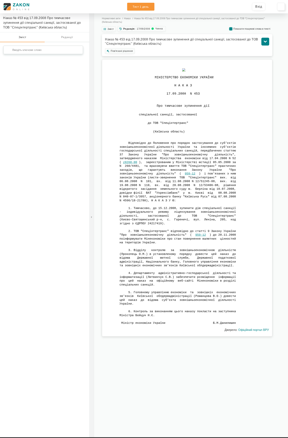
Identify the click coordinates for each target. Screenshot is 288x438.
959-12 (190, 173)
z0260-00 (130, 162)
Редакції (67, 37)
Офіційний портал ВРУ (253, 329)
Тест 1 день (141, 6)
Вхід (258, 6)
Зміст (22, 37)
